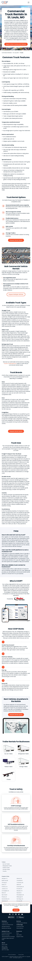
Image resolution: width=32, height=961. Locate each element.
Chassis (4, 871)
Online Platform (19, 928)
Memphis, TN (19, 890)
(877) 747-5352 (5, 949)
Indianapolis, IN (20, 886)
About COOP (4, 944)
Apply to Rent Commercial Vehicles (16, 44)
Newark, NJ (19, 892)
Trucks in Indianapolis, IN (10, 363)
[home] (4, 2)
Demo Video (4, 946)
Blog (17, 933)
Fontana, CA (4, 886)
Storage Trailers (6, 869)
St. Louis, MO (16, 52)
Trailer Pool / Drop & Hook (7, 924)
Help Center (19, 934)
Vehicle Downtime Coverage (8, 936)
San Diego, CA (20, 899)
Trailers (3, 862)
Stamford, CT (5, 901)
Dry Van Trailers (6, 864)
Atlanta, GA (19, 878)
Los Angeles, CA (5, 890)
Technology (19, 924)
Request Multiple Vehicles (16, 294)
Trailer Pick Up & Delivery (21, 923)
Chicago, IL (4, 882)
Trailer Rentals (5, 923)
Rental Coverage (5, 934)
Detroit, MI (19, 884)
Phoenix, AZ (4, 896)
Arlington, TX (4, 878)
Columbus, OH (20, 882)
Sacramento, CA (5, 899)
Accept (16, 910)
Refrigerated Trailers (7, 865)
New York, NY (4, 894)
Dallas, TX (4, 884)
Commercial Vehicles (7, 52)
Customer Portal (20, 926)
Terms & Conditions (12, 954)
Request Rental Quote (16, 240)
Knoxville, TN (19, 888)
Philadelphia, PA (20, 894)
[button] (28, 2)
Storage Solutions (6, 926)
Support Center (19, 936)
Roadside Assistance (7, 933)
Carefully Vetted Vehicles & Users (8, 939)
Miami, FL (4, 892)
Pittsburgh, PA (20, 896)
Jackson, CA (4, 888)
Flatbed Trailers (6, 867)
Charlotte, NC (20, 880)
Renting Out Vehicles (6, 928)
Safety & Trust (5, 931)
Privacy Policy (21, 954)
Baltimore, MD (5, 880)
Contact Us (5, 948)
